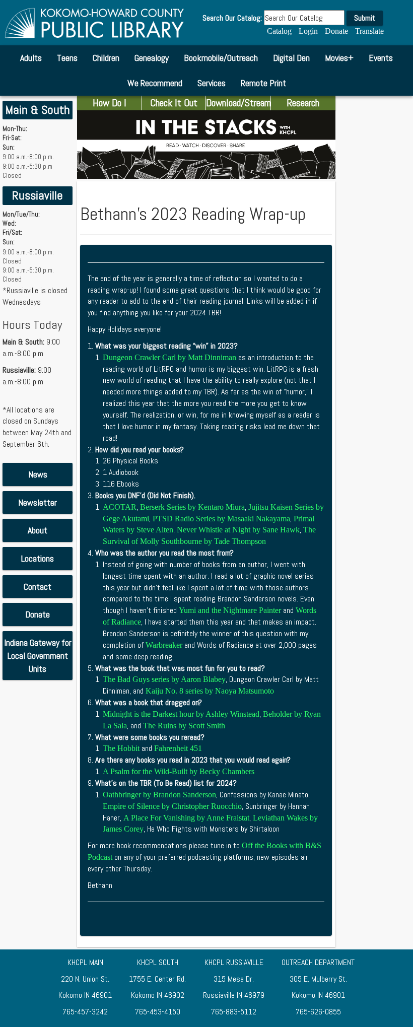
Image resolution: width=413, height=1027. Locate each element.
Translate (369, 31)
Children (106, 57)
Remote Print (263, 83)
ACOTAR (119, 507)
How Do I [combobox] (109, 102)
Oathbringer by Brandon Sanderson (159, 794)
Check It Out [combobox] (173, 102)
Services (211, 83)
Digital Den (291, 57)
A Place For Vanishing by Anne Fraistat (186, 817)
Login (308, 31)
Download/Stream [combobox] (238, 102)
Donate (336, 31)
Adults (31, 57)
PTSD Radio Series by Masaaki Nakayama (221, 518)
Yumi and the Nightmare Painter (230, 610)
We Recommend (154, 83)
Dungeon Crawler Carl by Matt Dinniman (169, 357)
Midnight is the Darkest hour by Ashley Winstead (181, 714)
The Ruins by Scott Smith (184, 725)
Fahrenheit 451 (178, 748)
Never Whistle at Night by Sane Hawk (238, 529)
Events (381, 57)
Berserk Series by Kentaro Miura (192, 507)
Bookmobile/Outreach (221, 57)
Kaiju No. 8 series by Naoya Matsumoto (210, 691)
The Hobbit (122, 748)
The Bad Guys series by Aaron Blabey (164, 679)
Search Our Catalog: (232, 18)
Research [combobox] (303, 102)
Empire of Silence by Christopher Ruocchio (172, 806)
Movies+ (339, 57)
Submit (364, 18)
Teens (67, 57)
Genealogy (151, 57)
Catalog (279, 31)
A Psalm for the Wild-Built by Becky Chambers (178, 771)
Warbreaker (164, 645)
